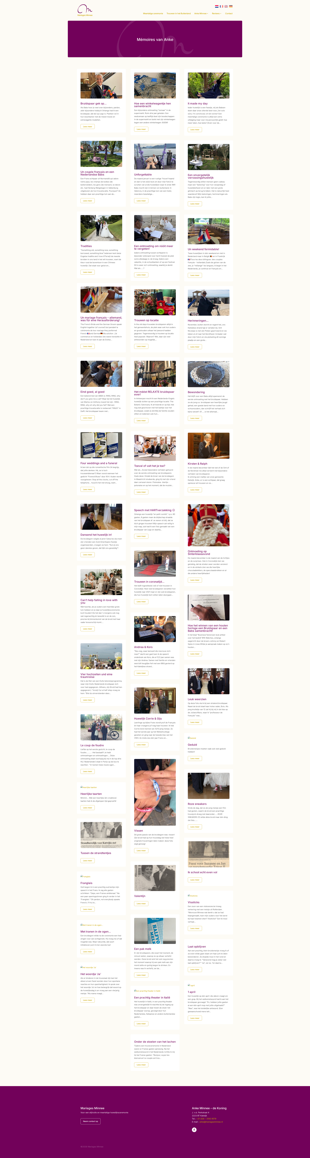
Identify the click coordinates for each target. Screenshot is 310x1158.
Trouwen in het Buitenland (179, 13)
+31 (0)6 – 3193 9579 (206, 1118)
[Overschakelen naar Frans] (221, 6)
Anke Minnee (200, 13)
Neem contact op (90, 1121)
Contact (228, 13)
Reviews (216, 13)
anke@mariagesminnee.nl (211, 1122)
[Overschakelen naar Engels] (226, 6)
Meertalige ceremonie (153, 13)
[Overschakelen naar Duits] (231, 6)
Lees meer (87, 126)
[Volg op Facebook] (194, 1130)
